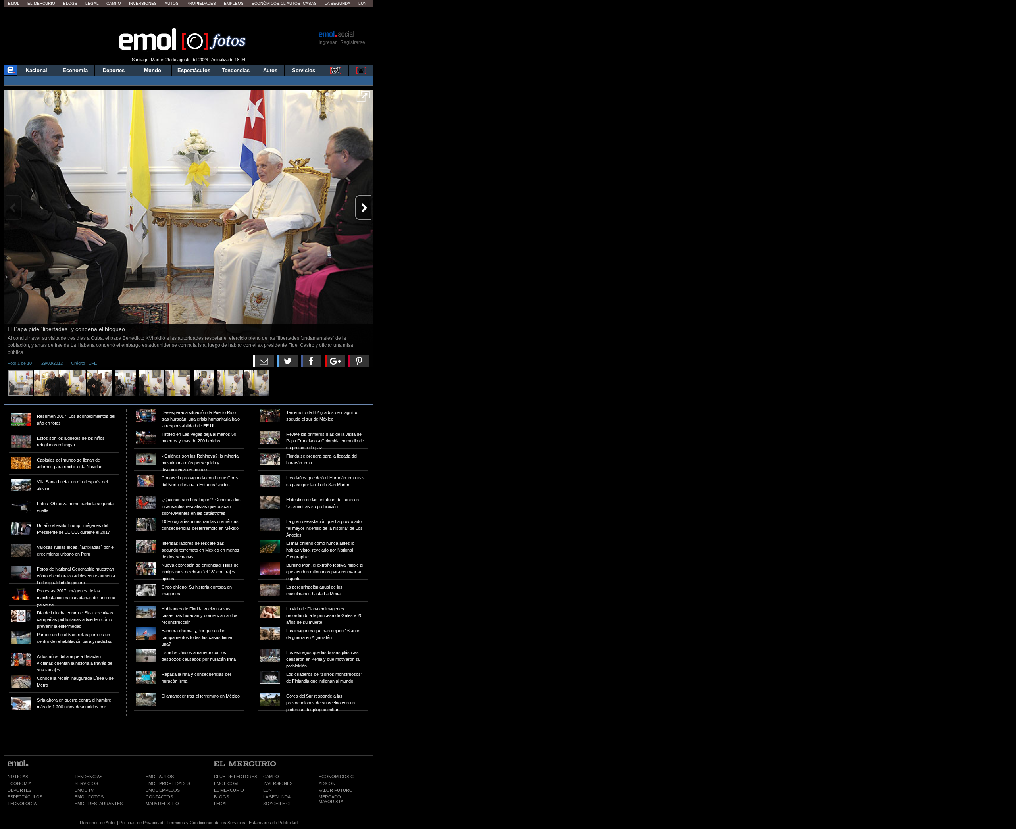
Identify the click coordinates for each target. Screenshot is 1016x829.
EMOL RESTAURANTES (99, 803)
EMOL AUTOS (160, 776)
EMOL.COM (226, 783)
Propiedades (201, 3)
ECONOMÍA (19, 783)
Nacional (36, 70)
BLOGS (221, 796)
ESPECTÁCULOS (25, 796)
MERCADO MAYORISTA (331, 799)
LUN (267, 790)
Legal (92, 3)
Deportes (114, 70)
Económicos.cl (269, 3)
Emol (13, 3)
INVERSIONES (277, 783)
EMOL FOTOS (89, 796)
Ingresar (328, 42)
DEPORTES (19, 790)
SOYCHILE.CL (277, 803)
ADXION (327, 783)
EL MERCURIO (229, 790)
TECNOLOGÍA (22, 803)
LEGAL (221, 803)
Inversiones (143, 3)
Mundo (152, 70)
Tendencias (236, 70)
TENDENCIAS (88, 776)
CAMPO (271, 776)
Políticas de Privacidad (141, 822)
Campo (113, 3)
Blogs (70, 3)
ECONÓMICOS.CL (337, 776)
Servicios (303, 70)
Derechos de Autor (98, 822)
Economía (75, 70)
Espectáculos (193, 70)
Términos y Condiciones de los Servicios (206, 822)
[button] (363, 99)
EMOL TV (84, 790)
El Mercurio (41, 3)
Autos (172, 3)
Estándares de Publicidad (273, 822)
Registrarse (352, 42)
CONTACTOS (159, 796)
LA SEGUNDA (277, 796)
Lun (362, 3)
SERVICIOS (86, 783)
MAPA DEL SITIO (162, 803)
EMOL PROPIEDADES (168, 783)
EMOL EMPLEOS (163, 790)
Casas (310, 3)
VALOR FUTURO (336, 790)
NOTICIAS (18, 776)
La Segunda (337, 3)
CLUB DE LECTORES (235, 776)
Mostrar (189, 18)
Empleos (234, 3)
